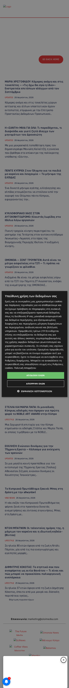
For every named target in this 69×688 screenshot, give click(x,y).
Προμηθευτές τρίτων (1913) (33, 330)
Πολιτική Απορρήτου (25, 367)
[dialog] (34, 344)
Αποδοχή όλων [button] (35, 375)
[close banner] (63, 660)
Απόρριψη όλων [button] (35, 383)
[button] (34, 391)
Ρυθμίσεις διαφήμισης (17, 360)
